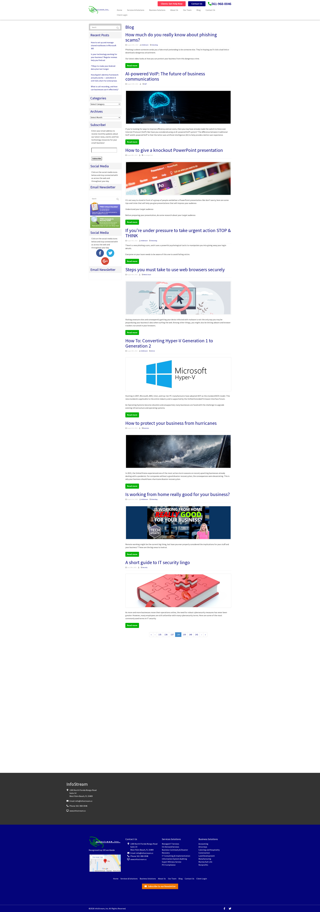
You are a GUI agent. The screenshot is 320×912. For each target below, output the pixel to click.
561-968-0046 (221, 4)
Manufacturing (204, 859)
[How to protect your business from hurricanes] (178, 451)
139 (184, 634)
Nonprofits (203, 865)
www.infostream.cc (78, 810)
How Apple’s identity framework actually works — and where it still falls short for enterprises (104, 77)
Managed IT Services (170, 844)
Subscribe (96, 158)
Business (146, 428)
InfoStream (144, 45)
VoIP (145, 84)
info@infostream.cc (83, 801)
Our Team (187, 10)
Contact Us (196, 3)
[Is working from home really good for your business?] (178, 522)
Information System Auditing (174, 859)
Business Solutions (157, 10)
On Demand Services (170, 847)
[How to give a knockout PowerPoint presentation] (178, 178)
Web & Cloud (147, 274)
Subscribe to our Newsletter (162, 886)
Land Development (206, 856)
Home (119, 10)
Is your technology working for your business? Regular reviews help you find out (104, 57)
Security (145, 567)
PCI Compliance (169, 865)
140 (190, 634)
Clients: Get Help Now (171, 3)
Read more (132, 65)
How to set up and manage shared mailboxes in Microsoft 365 (103, 45)
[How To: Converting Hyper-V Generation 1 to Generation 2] (178, 374)
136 (166, 634)
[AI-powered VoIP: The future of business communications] (178, 107)
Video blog (154, 45)
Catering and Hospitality (209, 850)
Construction (204, 853)
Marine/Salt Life (205, 862)
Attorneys (202, 847)
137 (172, 634)
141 (196, 634)
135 (159, 634)
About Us (174, 10)
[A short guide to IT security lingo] (178, 590)
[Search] (117, 28)
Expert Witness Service (171, 862)
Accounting (203, 844)
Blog (198, 10)
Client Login (122, 15)
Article (153, 351)
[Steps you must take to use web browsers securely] (178, 297)
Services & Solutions (135, 10)
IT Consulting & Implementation (176, 856)
